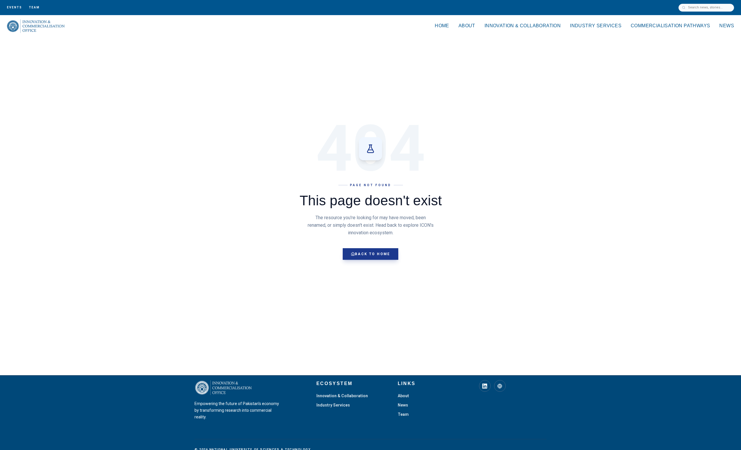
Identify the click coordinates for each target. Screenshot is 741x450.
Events (14, 7)
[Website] (500, 386)
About (466, 25)
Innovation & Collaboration (523, 25)
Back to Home (372, 254)
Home (442, 25)
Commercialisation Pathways (670, 25)
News (726, 25)
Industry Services (595, 25)
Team (34, 7)
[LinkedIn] (485, 386)
